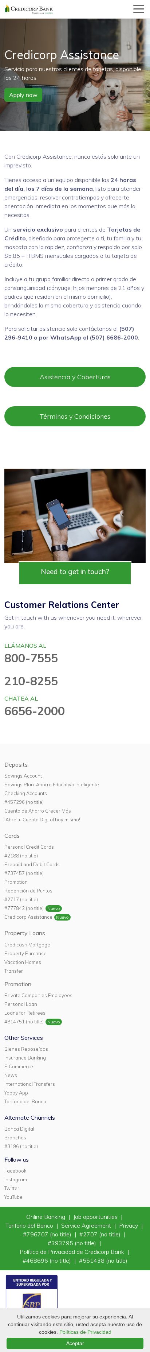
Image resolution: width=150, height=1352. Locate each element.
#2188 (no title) (21, 856)
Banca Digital (19, 1129)
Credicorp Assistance (28, 917)
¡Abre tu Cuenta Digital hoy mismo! (42, 819)
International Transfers (29, 1084)
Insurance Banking (25, 1058)
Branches (15, 1137)
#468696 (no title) (47, 1260)
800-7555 (31, 658)
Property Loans (24, 933)
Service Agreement (86, 1225)
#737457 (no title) (24, 873)
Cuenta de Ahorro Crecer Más (37, 811)
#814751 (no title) (24, 1021)
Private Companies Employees (38, 995)
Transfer (13, 971)
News (10, 1075)
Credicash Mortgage (27, 945)
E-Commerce (18, 1066)
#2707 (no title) (100, 1234)
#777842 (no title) (24, 908)
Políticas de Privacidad (85, 1332)
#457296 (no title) (24, 802)
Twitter (11, 1188)
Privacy (129, 1225)
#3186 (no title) (21, 1146)
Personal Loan (20, 1004)
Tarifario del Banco (25, 1101)
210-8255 (31, 681)
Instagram (15, 1179)
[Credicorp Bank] (29, 9)
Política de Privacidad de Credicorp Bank (73, 1251)
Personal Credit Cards (29, 847)
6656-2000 (34, 711)
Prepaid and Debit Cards (32, 864)
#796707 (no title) (48, 1234)
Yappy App (16, 1093)
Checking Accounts (25, 793)
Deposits (16, 764)
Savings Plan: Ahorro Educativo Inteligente (51, 784)
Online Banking (46, 1216)
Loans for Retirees (25, 1013)
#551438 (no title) (103, 1260)
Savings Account (23, 776)
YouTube (13, 1197)
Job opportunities (96, 1216)
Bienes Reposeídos (26, 1049)
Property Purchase (25, 953)
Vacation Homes (22, 962)
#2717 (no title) (21, 899)
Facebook (15, 1171)
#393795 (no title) (73, 1243)
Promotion (16, 882)
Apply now (23, 94)
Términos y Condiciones (75, 416)
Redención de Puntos (28, 891)
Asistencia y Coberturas (75, 377)
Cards (12, 835)
